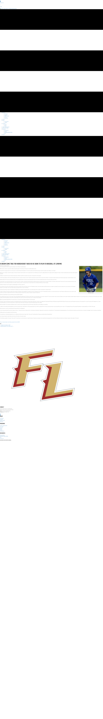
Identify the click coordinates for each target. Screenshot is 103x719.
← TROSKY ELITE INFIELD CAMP (5, 325)
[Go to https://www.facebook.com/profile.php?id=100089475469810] (51, 0)
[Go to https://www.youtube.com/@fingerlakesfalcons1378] (51, 1)
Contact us (2, 2)
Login (1, 6)
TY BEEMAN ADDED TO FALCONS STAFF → (7, 326)
